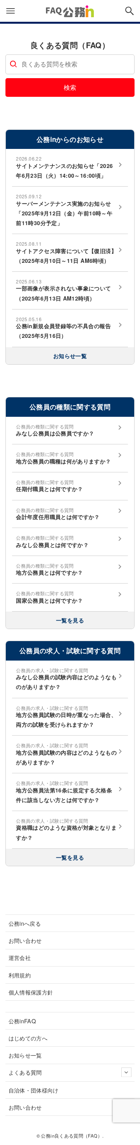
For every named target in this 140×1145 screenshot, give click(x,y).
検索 (70, 87)
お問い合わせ (25, 940)
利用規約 (20, 975)
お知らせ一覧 (70, 356)
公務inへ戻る (25, 923)
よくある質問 (25, 1072)
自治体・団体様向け (34, 1090)
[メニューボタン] (10, 11)
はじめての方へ (28, 1038)
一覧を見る (70, 620)
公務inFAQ (22, 1021)
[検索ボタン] (129, 11)
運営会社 (20, 957)
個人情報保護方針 (31, 992)
